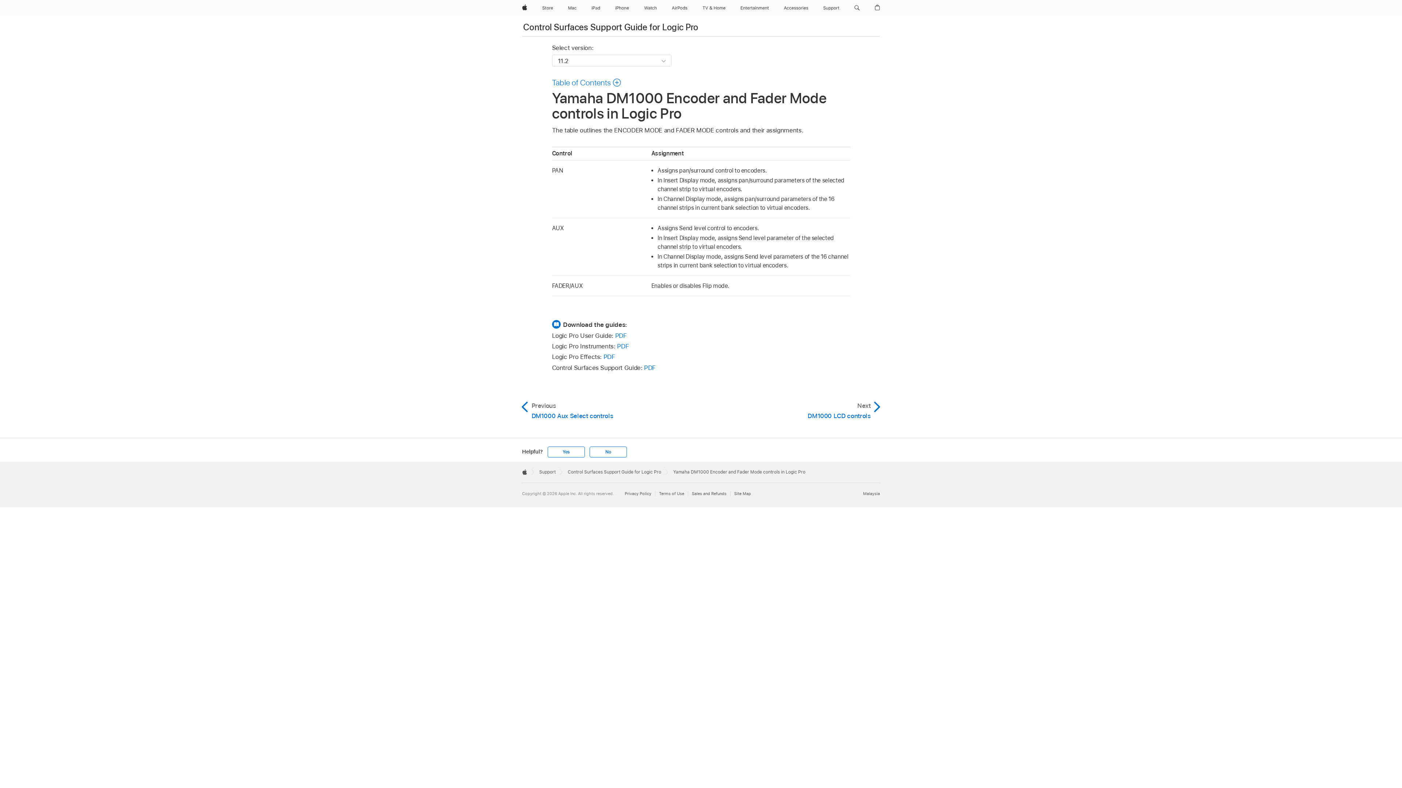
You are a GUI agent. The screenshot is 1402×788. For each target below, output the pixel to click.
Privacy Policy (638, 493)
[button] (857, 8)
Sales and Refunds (709, 493)
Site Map (742, 493)
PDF (621, 335)
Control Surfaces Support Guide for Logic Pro (610, 27)
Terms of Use (671, 493)
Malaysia (871, 493)
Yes (566, 452)
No (608, 452)
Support (547, 472)
